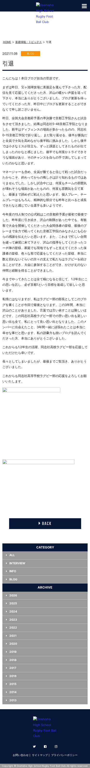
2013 (13, 700)
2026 (13, 595)
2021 (13, 635)
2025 (13, 603)
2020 (13, 643)
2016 (13, 676)
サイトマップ (40, 755)
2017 (12, 668)
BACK (47, 523)
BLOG (13, 579)
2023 (13, 619)
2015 (13, 684)
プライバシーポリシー (64, 755)
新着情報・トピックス (28, 42)
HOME (7, 42)
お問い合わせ (21, 755)
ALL (12, 555)
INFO (12, 571)
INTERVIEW (17, 563)
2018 (13, 660)
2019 (13, 652)
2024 (13, 611)
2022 (13, 627)
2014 (13, 692)
